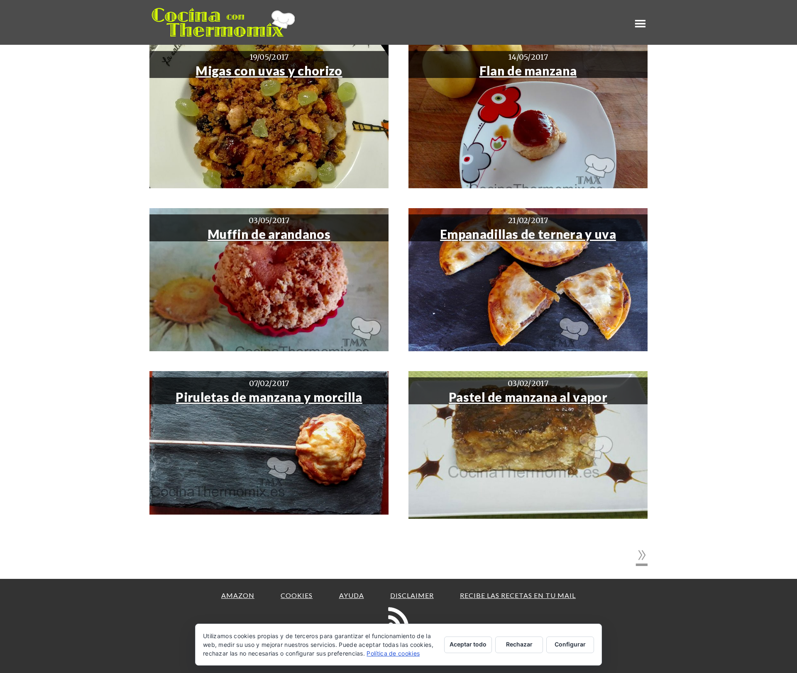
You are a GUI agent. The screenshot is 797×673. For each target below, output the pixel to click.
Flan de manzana (528, 70)
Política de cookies (393, 653)
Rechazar (519, 644)
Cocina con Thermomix (224, 22)
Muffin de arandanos (269, 233)
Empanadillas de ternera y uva (528, 233)
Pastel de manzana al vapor (528, 396)
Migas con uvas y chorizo (269, 70)
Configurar (570, 644)
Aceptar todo (468, 644)
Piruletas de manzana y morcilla (269, 396)
